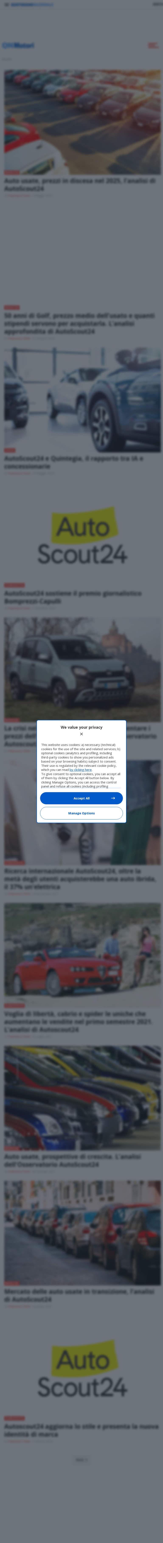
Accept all (82, 798)
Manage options (81, 813)
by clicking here (81, 769)
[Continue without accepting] (81, 734)
